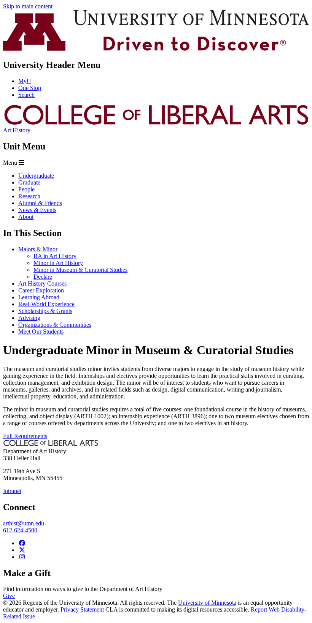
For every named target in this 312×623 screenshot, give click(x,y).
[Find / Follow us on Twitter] (22, 550)
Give (9, 595)
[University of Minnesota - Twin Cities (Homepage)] (156, 48)
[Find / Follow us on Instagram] (22, 557)
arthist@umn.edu (23, 523)
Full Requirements (25, 436)
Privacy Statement (82, 609)
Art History (16, 130)
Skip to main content (28, 6)
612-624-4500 (20, 530)
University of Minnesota (207, 602)
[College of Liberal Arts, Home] (156, 123)
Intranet (12, 491)
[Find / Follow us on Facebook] (22, 543)
